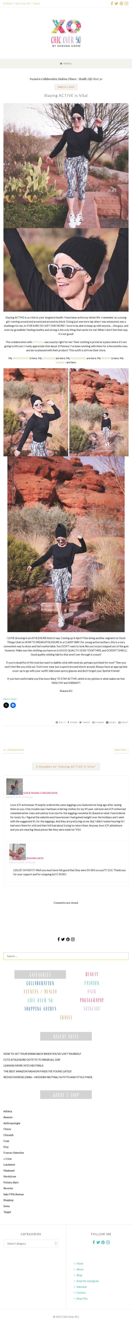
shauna (31, 858)
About (80, 1269)
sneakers (61, 362)
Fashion (7, 3)
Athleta (7, 1111)
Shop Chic (82, 1298)
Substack (81, 1286)
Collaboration (49, 79)
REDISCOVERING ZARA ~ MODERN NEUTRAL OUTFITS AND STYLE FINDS (47, 1077)
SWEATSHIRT (21, 358)
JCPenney (38, 342)
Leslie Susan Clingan (37, 792)
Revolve (8, 1188)
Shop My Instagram (87, 1280)
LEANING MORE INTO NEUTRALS (23, 1065)
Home (79, 1263)
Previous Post (16, 749)
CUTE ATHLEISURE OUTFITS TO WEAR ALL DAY (31, 1059)
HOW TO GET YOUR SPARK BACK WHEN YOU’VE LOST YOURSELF (42, 1053)
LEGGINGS (48, 358)
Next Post (120, 749)
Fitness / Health (77, 79)
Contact (81, 1292)
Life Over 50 (22, 3)
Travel (36, 3)
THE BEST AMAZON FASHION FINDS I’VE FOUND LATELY (37, 1071)
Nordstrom (9, 1176)
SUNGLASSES (78, 358)
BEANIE (106, 358)
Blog (79, 1275)
